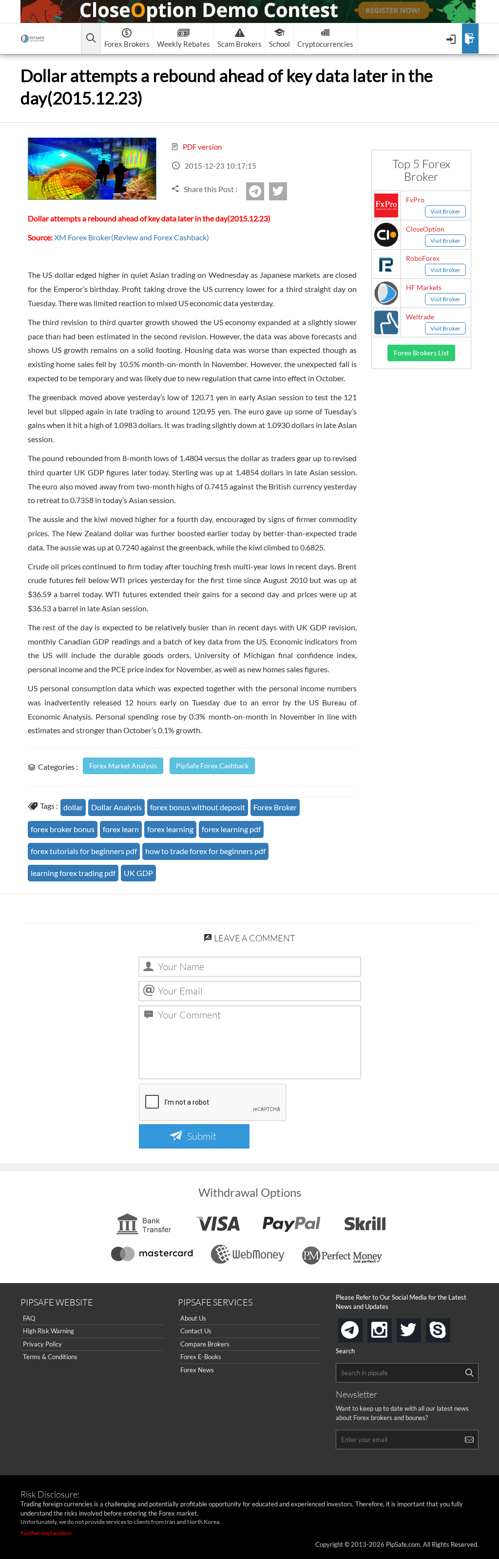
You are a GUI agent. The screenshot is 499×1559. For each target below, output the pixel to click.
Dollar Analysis (116, 807)
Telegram (262, 194)
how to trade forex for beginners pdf (205, 851)
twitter (285, 191)
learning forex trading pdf (73, 872)
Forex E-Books (200, 1357)
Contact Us (195, 1331)
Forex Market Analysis (123, 765)
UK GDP (138, 872)
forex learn (121, 829)
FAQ (29, 1318)
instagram (390, 1327)
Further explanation (46, 1533)
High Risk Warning (48, 1331)
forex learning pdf (231, 829)
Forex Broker (275, 807)
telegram (361, 1329)
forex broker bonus (63, 829)
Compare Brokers (205, 1344)
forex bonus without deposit (197, 807)
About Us (193, 1318)
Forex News (197, 1370)
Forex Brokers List (421, 353)
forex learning (170, 829)
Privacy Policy (42, 1344)
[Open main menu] (91, 38)
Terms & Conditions (50, 1357)
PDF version (201, 146)
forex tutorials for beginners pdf (84, 851)
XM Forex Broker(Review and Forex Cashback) (131, 237)
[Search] (469, 1373)
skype (448, 1327)
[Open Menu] (452, 38)
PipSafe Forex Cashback (212, 765)
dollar (73, 807)
